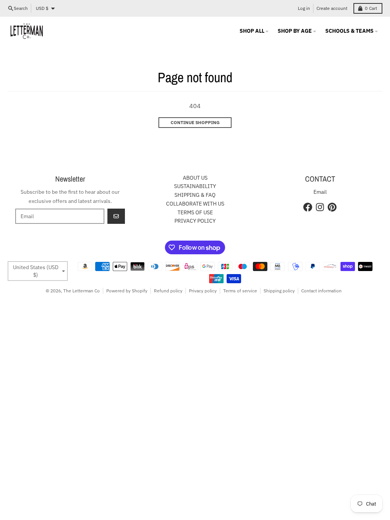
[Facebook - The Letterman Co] (307, 207)
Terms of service (240, 290)
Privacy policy (203, 290)
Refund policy (168, 290)
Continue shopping (195, 122)
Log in (304, 8)
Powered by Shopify (126, 290)
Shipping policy (279, 290)
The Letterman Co (81, 290)
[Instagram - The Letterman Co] (319, 207)
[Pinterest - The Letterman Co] (332, 207)
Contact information (321, 290)
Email (320, 191)
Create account (331, 8)
